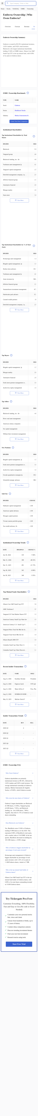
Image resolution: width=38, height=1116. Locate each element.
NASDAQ (16, 9)
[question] (27, 93)
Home (2, 9)
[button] (19, 773)
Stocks (8, 9)
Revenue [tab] (26, 26)
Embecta (17, 105)
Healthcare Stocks (20, 110)
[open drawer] (2, 3)
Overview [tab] (8, 26)
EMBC (23, 9)
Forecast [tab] (17, 26)
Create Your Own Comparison (19, 121)
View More (20, 200)
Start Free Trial (19, 944)
